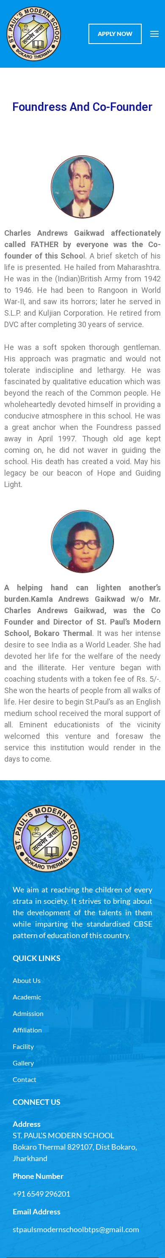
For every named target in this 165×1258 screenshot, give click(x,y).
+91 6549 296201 (41, 1193)
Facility (23, 1046)
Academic (27, 997)
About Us (27, 980)
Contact (24, 1079)
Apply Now (115, 33)
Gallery (23, 1063)
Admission (28, 1013)
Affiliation (27, 1030)
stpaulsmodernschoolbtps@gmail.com (76, 1229)
